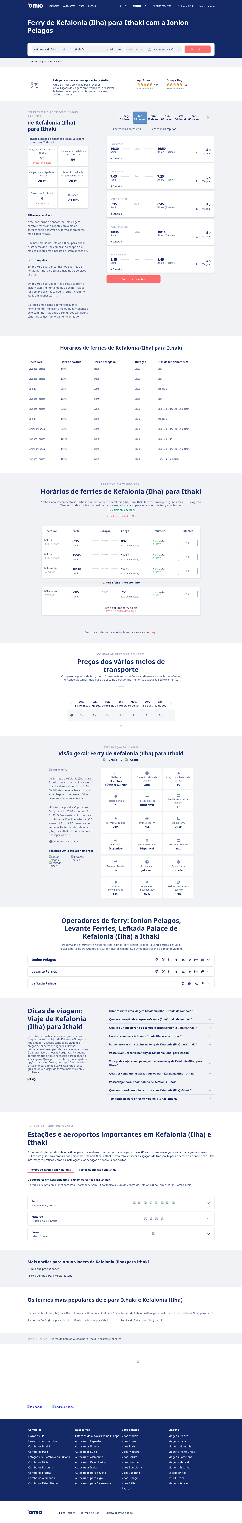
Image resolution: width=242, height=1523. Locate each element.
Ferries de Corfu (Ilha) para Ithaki (48, 1320)
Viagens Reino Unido (182, 1452)
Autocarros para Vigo (89, 1478)
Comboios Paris (38, 1452)
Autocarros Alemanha (89, 1457)
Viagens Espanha (180, 1467)
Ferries (92, 5)
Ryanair (127, 1488)
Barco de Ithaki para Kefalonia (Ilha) (51, 1275)
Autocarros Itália (86, 1467)
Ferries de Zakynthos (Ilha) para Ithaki (144, 1320)
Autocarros (69, 5)
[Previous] (71, 703)
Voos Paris (128, 1446)
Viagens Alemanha (180, 1446)
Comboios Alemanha (41, 1478)
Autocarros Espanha (88, 1441)
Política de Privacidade (119, 1513)
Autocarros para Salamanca (93, 1483)
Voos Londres (131, 1462)
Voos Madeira (131, 1452)
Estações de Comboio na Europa (49, 1457)
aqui (154, 632)
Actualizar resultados (118, 516)
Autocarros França (87, 1446)
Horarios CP (36, 1436)
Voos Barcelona (132, 1467)
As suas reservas (162, 6)
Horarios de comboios (42, 1441)
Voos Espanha (131, 1473)
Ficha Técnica (67, 1513)
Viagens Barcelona (180, 1457)
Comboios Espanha (40, 1467)
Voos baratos (130, 1429)
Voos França (130, 1478)
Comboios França (39, 1473)
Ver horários (42, 203)
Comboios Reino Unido (43, 1483)
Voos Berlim (129, 1457)
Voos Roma (129, 1441)
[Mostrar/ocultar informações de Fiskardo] (208, 1219)
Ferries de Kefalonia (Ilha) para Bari (49, 1313)
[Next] (208, 117)
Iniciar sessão (207, 6)
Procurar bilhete (42, 162)
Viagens (174, 1429)
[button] (113, 49)
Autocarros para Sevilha (90, 1473)
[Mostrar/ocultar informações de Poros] (208, 1234)
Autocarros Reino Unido (90, 1462)
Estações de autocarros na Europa (97, 1436)
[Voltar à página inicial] (37, 6)
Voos (81, 5)
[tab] (126, 128)
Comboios (53, 5)
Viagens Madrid (179, 1462)
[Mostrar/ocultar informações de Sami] (208, 1203)
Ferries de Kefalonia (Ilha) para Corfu (97, 1313)
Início (30, 1339)
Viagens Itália (177, 1441)
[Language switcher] (139, 6)
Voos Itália (128, 1483)
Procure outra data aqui (121, 610)
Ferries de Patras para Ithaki (91, 1320)
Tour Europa (177, 1478)
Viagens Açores (178, 1483)
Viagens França (178, 1436)
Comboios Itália (38, 1462)
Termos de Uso (90, 1513)
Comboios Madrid (40, 1446)
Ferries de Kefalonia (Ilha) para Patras (191, 1313)
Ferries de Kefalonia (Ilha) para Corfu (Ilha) (147, 1313)
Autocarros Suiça (86, 1452)
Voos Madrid (130, 1436)
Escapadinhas (177, 1473)
